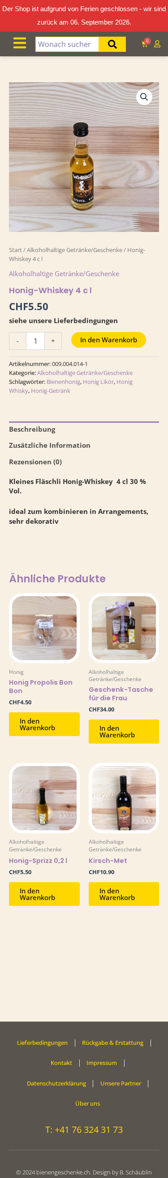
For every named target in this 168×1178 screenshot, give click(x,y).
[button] (144, 97)
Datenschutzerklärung (56, 1083)
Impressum (101, 1063)
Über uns (87, 1103)
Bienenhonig (63, 382)
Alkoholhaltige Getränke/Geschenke (74, 250)
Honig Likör (98, 382)
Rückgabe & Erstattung (112, 1043)
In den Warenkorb (108, 339)
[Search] (112, 44)
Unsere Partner (120, 1083)
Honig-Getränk (50, 391)
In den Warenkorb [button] (37, 724)
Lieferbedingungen (42, 1043)
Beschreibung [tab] (32, 429)
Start (15, 250)
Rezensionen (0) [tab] (35, 461)
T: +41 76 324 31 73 (84, 1129)
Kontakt (61, 1063)
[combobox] (67, 44)
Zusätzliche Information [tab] (49, 445)
